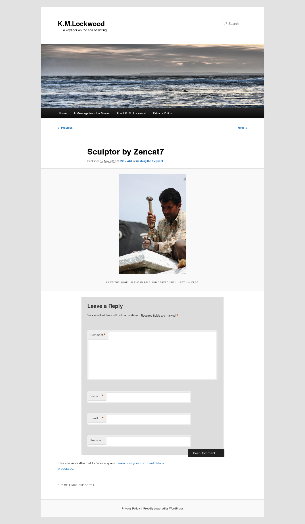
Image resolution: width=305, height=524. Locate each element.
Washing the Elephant (149, 161)
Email (97, 418)
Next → (242, 128)
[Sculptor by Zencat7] (152, 224)
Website (95, 440)
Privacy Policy (162, 113)
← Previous (65, 128)
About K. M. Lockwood (131, 113)
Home (63, 113)
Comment (98, 334)
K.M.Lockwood (81, 23)
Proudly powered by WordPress (163, 508)
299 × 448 (126, 161)
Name (97, 396)
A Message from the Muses (92, 113)
